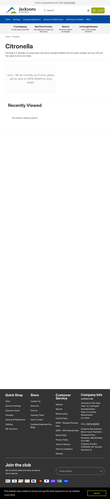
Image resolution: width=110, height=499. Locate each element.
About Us (35, 406)
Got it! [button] (97, 493)
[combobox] (60, 10)
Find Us (34, 410)
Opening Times (37, 415)
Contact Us (35, 401)
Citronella (15, 37)
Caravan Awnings (13, 406)
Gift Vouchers (11, 429)
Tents (7, 401)
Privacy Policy (62, 440)
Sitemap (59, 453)
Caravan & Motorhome (15, 419)
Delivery (59, 404)
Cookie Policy (61, 418)
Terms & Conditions (64, 449)
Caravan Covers (12, 410)
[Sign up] (100, 471)
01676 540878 (69, 3)
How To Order (37, 419)
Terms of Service (63, 444)
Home (7, 37)
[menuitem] (88, 19)
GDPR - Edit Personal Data (67, 430)
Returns (59, 409)
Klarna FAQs (61, 435)
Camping (9, 415)
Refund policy (62, 414)
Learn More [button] (9, 495)
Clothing (9, 424)
